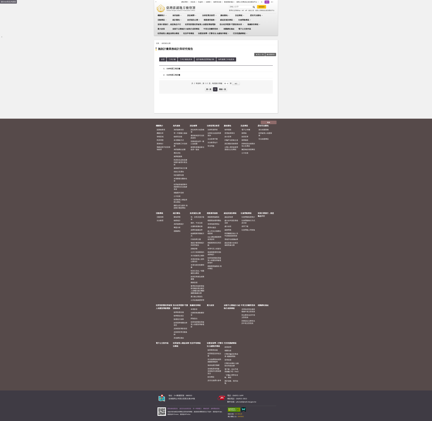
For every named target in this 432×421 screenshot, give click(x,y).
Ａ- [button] (262, 2)
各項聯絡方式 (179, 140)
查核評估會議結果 (231, 239)
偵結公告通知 (179, 172)
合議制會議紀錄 (196, 226)
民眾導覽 (160, 140)
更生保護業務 (264, 130)
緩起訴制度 (229, 217)
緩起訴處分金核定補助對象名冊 (231, 244)
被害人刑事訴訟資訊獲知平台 (246, 2)
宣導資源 (228, 360)
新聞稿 (244, 133)
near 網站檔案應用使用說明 (214, 238)
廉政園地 (224, 15)
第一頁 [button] (208, 89)
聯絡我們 (206, 408)
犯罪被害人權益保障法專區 (168, 33)
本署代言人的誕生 (214, 249)
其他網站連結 (179, 338)
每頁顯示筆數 (217, 83)
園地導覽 (177, 217)
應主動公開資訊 (196, 297)
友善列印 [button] (272, 54)
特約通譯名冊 (179, 175)
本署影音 (194, 309)
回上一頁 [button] (261, 54)
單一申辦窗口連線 (180, 133)
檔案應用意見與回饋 (214, 244)
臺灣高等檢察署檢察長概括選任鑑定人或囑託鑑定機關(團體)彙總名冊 (197, 289)
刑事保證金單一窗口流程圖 (197, 143)
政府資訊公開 (192, 20)
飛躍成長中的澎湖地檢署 (163, 148)
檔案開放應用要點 (214, 220)
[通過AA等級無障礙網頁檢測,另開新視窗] (234, 410)
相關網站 (177, 231)
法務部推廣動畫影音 (197, 314)
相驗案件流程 (179, 193)
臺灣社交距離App (234, 10)
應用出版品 (212, 227)
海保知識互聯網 (213, 365)
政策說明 (228, 347)
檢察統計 (177, 220)
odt (243, 10)
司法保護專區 (264, 139)
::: (155, 1)
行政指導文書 (196, 239)
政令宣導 (228, 137)
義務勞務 (228, 230)
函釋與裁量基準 (196, 230)
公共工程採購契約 (197, 252)
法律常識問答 (213, 130)
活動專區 (161, 20)
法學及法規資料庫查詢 (214, 134)
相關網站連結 (229, 29)
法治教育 (160, 220)
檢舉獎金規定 (179, 316)
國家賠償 (194, 282)
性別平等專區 (188, 33)
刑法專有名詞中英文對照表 (248, 316)
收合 (268, 122)
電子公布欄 (246, 130)
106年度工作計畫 (173, 75)
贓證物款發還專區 (248, 149)
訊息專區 (238, 15)
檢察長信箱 (217, 2)
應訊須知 (177, 153)
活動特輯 (160, 217)
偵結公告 (251, 10)
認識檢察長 (161, 130)
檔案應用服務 (209, 20)
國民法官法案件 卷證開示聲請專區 (181, 207)
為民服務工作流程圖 (180, 145)
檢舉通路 (228, 130)
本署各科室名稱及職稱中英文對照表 (248, 310)
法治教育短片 (213, 142)
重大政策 (161, 29)
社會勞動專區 (243, 20)
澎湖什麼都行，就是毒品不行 (169, 24)
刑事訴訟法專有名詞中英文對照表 (248, 322)
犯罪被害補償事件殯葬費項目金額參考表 (180, 187)
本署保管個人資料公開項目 (197, 260)
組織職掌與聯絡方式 (197, 235)
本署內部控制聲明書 (197, 266)
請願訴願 (194, 249)
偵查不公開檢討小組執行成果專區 (185, 29)
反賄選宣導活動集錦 (180, 333)
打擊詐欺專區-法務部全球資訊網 (232, 365)
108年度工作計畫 (173, 69)
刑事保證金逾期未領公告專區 (248, 145)
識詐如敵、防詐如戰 (231, 382)
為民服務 (176, 15)
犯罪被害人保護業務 (265, 134)
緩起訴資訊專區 (226, 20)
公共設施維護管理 (197, 300)
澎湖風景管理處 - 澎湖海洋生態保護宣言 (214, 371)
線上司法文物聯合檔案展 (214, 232)
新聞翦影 (245, 140)
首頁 (157, 43)
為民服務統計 (179, 224)
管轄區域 (160, 137)
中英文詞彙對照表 (211, 29)
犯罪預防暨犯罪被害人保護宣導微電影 (200, 24)
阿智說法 (194, 318)
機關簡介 (161, 15)
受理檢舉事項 (230, 133)
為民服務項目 (179, 130)
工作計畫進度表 (186, 59)
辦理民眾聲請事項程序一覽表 (197, 148)
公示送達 (177, 196)
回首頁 (193, 2)
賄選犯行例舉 (179, 319)
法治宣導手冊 (213, 139)
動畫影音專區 (253, 24)
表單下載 (245, 226)
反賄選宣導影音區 (180, 328)
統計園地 (176, 20)
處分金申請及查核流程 (231, 222)
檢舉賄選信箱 (179, 312)
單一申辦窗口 (197, 408)
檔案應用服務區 (213, 217)
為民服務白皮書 (180, 149)
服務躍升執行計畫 (180, 168)
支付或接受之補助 (197, 256)
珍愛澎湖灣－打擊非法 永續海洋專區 (212, 33)
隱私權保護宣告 (173, 408)
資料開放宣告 (215, 408)
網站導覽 (184, 2)
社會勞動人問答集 (248, 230)
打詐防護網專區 (239, 33)
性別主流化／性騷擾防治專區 (197, 272)
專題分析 (177, 227)
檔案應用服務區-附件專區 (215, 267)
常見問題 (211, 146)
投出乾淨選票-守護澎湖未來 (231, 24)
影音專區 (211, 377)
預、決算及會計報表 (197, 218)
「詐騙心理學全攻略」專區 (231, 376)
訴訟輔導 (191, 15)
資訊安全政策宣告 (185, 408)
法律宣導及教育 (208, 15)
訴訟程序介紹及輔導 (197, 131)
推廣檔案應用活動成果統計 (214, 253)
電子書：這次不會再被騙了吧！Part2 (232, 370)
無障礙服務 (178, 156)
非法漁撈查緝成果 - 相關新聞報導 (215, 361)
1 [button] (215, 89)
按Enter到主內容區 (8, 2)
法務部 (208, 2)
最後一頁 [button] (222, 89)
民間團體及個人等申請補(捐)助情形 (231, 235)
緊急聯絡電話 (229, 2)
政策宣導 (245, 137)
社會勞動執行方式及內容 (248, 222)
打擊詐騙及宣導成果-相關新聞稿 (231, 355)
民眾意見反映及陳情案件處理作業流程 (180, 162)
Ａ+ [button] (272, 2)
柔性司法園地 (255, 15)
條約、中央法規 (196, 223)
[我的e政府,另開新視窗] (243, 410)
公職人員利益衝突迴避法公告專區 (231, 148)
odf (246, 10)
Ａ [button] (267, 2)
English (200, 2)
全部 (163, 59)
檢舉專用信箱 (213, 350)
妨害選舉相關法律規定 (180, 324)
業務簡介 (160, 144)
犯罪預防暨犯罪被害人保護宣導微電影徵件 (214, 260)
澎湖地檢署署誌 (213, 224)
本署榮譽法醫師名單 (180, 180)
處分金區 (228, 226)
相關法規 (228, 350)
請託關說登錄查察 (231, 144)
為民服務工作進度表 (226, 59)
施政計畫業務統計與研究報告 (175, 49)
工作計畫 (172, 59)
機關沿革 (160, 133)
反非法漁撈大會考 (214, 380)
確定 (236, 83)
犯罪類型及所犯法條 (214, 355)
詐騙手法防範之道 (231, 140)
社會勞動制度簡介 (248, 217)
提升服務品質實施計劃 (205, 59)
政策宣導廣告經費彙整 (197, 278)
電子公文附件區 (244, 29)
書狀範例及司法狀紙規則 (197, 137)
